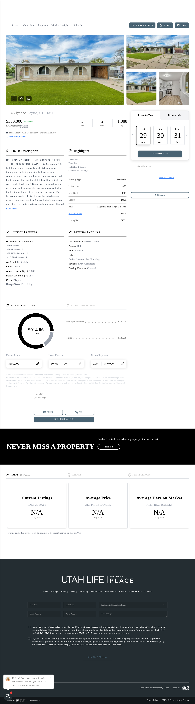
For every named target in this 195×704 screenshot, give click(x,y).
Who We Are (110, 591)
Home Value (96, 591)
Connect (148, 591)
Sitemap (186, 700)
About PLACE (135, 591)
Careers (122, 591)
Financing (84, 591)
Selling (74, 591)
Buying (64, 591)
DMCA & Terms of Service (172, 700)
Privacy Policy (152, 700)
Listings (54, 591)
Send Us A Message (98, 657)
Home (45, 591)
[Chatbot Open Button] (8, 696)
